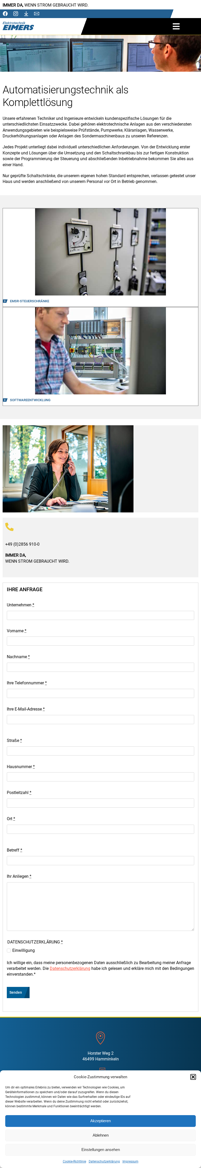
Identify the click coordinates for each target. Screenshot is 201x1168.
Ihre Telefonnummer (27, 682)
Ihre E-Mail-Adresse (26, 709)
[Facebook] (5, 13)
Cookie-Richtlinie (74, 1161)
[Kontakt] (36, 14)
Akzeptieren (100, 1121)
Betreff (14, 850)
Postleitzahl (19, 792)
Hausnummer (21, 766)
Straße (14, 740)
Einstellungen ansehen (100, 1149)
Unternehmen (20, 604)
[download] (26, 13)
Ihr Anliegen (19, 876)
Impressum (130, 1161)
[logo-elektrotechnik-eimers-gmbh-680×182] (18, 23)
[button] (193, 1077)
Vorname (16, 630)
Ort (11, 818)
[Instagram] (15, 13)
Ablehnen (101, 1135)
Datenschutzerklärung (104, 1161)
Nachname (18, 656)
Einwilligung (23, 950)
